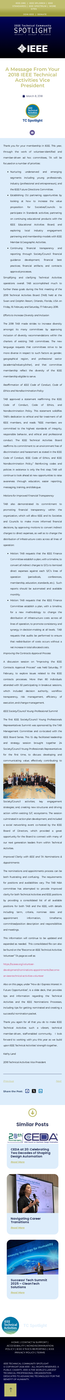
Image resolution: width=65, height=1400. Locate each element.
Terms (41, 1352)
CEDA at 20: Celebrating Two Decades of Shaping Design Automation (30, 1152)
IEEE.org (21, 3)
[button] (27, 1091)
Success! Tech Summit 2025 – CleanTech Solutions (29, 1283)
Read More (18, 1162)
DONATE (42, 14)
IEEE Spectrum (38, 6)
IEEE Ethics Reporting (31, 1349)
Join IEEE (29, 14)
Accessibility (16, 1345)
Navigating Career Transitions (26, 1220)
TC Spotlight (32, 120)
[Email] (32, 132)
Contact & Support (34, 1342)
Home (15, 1342)
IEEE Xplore (36, 3)
